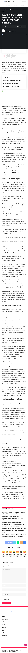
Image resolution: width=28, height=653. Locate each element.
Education (4, 635)
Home (3, 616)
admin (9, 29)
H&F (3, 633)
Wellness (4, 627)
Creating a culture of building (12, 86)
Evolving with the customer (11, 83)
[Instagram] (25, 645)
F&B (3, 630)
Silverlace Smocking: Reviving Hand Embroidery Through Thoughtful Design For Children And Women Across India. (13, 524)
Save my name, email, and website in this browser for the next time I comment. (15, 598)
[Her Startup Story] (9, 2)
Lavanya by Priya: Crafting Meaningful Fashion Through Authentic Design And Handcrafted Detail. (14, 530)
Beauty (3, 624)
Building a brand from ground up (12, 80)
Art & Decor (5, 619)
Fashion (4, 11)
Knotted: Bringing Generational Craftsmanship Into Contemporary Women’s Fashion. (13, 518)
